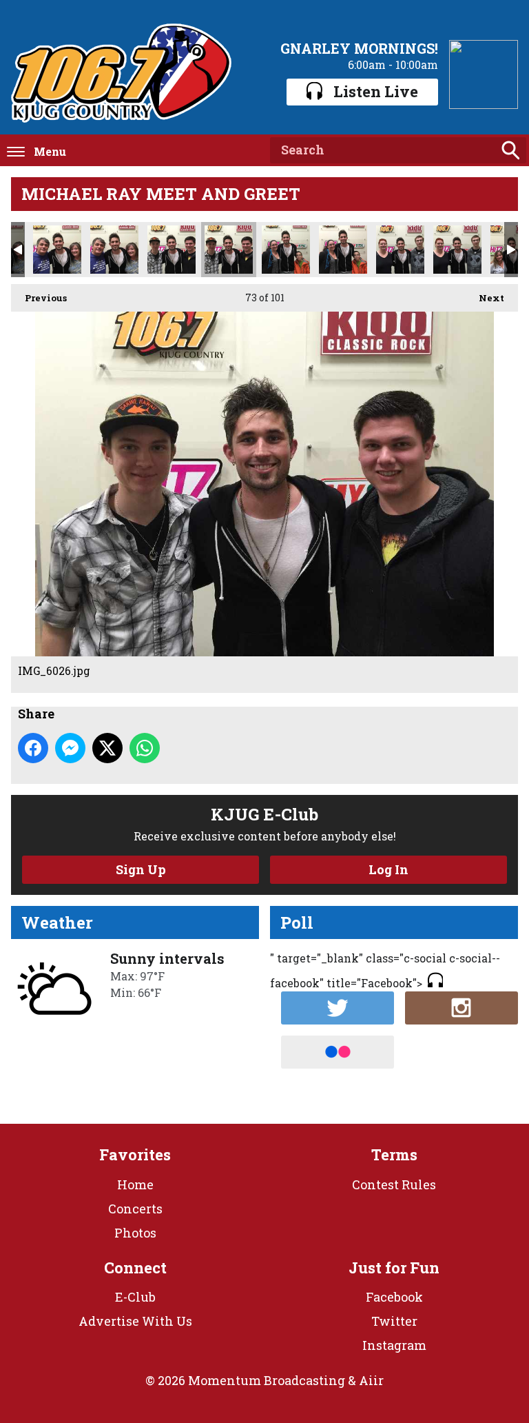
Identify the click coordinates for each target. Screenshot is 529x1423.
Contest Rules (394, 1184)
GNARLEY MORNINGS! (359, 48)
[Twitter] (337, 1008)
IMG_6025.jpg (171, 249)
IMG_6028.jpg (343, 249)
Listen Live (375, 91)
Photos (135, 1232)
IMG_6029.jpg (400, 249)
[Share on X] (107, 748)
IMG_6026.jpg (229, 249)
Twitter (394, 1321)
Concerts (135, 1208)
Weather (57, 922)
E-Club (135, 1297)
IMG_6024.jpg (114, 249)
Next (484, 298)
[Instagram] (461, 1008)
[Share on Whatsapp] (144, 748)
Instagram (394, 1345)
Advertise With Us (135, 1321)
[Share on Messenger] (70, 748)
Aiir (371, 1380)
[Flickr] (337, 1052)
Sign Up (141, 869)
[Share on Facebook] (33, 748)
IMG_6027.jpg (286, 249)
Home (135, 1184)
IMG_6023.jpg (57, 249)
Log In (388, 869)
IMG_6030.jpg (457, 249)
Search (510, 150)
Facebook (394, 1297)
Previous (39, 298)
